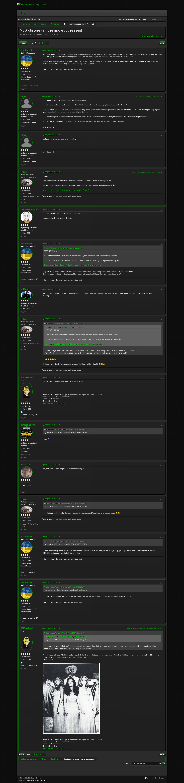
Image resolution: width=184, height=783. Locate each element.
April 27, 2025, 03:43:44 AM (51, 172)
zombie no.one (28, 424)
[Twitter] (22, 488)
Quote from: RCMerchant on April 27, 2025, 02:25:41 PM (65, 429)
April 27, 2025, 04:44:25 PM (51, 499)
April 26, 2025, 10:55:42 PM (51, 135)
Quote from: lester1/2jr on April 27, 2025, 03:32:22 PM (65, 587)
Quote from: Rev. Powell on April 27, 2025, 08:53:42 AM (65, 323)
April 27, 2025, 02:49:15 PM (51, 425)
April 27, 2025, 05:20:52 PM (51, 536)
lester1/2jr (26, 464)
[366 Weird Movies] (22, 83)
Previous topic (147, 36)
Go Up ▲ (162, 778)
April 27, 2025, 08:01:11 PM (51, 628)
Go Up (21, 754)
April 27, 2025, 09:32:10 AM (51, 319)
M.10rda (25, 289)
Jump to (128, 763)
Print (162, 43)
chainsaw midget (29, 209)
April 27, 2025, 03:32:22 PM (51, 465)
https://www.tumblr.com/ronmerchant (55, 403)
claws (23, 96)
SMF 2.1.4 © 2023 (24, 778)
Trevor (24, 171)
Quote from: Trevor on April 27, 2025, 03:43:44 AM (64, 248)
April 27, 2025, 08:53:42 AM (51, 243)
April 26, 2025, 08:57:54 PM (51, 50)
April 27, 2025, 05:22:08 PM (51, 582)
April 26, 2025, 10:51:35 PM (51, 96)
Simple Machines (36, 778)
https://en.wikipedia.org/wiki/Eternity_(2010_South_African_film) (67, 190)
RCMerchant (27, 377)
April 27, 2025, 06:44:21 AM (51, 209)
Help (143, 778)
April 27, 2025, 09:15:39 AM (51, 289)
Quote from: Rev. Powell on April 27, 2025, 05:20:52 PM (65, 633)
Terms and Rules (151, 778)
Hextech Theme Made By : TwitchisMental (33, 780)
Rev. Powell (26, 50)
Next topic (159, 36)
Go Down (23, 43)
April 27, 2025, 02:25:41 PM (51, 377)
